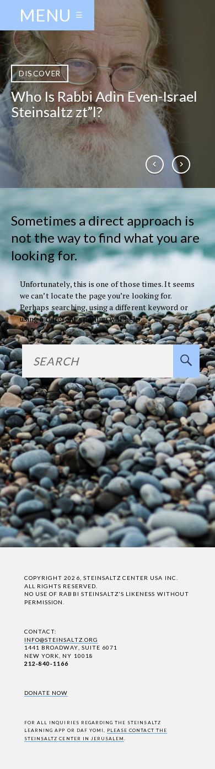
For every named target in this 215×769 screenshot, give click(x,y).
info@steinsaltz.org (61, 639)
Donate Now (46, 692)
